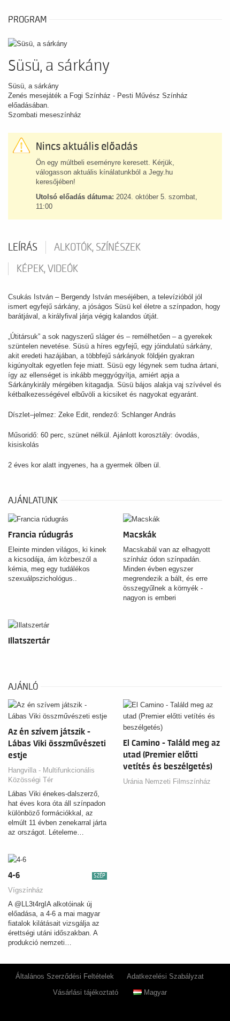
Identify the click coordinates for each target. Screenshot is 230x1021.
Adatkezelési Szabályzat (165, 976)
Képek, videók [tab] (47, 269)
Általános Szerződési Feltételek (65, 976)
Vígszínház (25, 890)
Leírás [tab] (22, 247)
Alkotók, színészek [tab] (97, 247)
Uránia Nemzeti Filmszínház (167, 781)
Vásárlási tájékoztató (85, 992)
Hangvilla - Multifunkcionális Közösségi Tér (51, 775)
